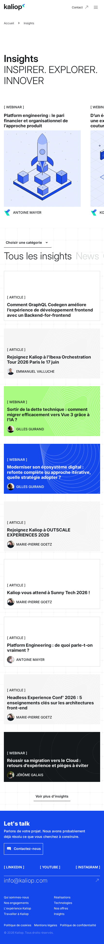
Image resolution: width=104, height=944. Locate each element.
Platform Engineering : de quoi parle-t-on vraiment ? (50, 648)
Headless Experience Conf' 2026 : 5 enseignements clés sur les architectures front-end (50, 702)
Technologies (63, 903)
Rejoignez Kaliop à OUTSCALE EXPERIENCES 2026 (38, 532)
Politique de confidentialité (78, 925)
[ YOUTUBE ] (50, 867)
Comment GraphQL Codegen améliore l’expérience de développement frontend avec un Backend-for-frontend (50, 309)
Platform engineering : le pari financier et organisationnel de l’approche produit (36, 120)
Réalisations (62, 897)
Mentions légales (45, 925)
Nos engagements (16, 903)
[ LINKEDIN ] (14, 867)
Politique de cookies (17, 925)
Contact (77, 7)
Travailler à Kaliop (16, 914)
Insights (59, 914)
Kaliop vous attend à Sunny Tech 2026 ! (48, 592)
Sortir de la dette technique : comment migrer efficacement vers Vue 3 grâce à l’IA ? (48, 414)
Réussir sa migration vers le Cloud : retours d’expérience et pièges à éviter (47, 763)
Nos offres (61, 908)
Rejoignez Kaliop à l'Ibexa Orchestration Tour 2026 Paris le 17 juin (49, 359)
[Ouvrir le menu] (95, 7)
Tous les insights (38, 256)
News (87, 256)
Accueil (9, 23)
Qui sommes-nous (16, 897)
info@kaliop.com (26, 880)
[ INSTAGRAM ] (88, 867)
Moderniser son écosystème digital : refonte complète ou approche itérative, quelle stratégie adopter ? (49, 472)
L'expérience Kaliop (17, 908)
